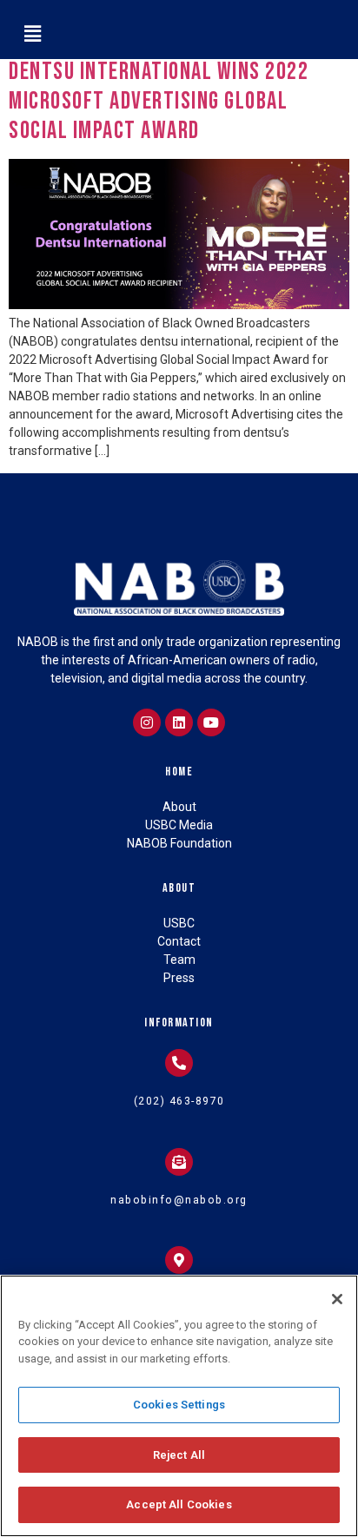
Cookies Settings (179, 1404)
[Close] (337, 1299)
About (179, 888)
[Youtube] (211, 722)
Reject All (179, 1454)
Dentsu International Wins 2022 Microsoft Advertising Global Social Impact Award (158, 100)
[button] (32, 33)
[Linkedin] (179, 722)
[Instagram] (147, 722)
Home (179, 771)
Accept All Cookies (178, 1504)
